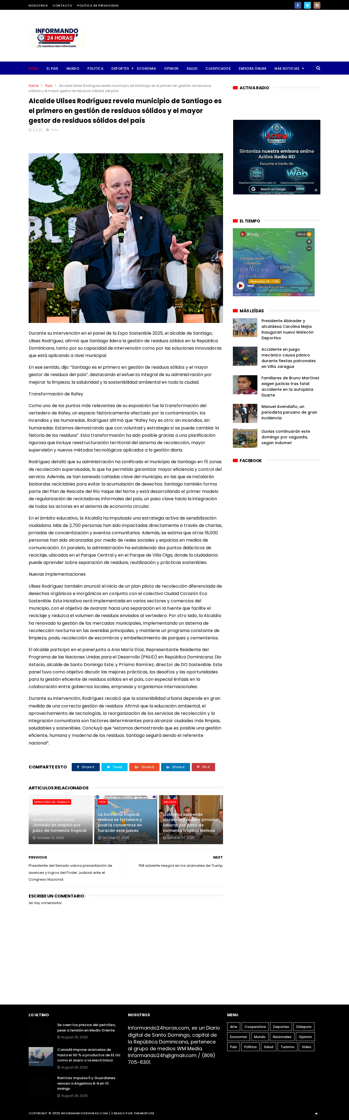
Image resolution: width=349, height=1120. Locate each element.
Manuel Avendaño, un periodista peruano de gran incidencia (289, 412)
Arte (233, 1026)
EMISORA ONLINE (252, 68)
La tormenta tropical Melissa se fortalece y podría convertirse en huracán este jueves (120, 822)
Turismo (287, 1047)
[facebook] (297, 5)
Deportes (281, 1026)
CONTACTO (62, 5)
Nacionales (282, 1036)
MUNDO (73, 68)
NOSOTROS (38, 5)
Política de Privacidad (98, 5)
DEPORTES (120, 68)
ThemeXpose (144, 1113)
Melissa (170, 802)
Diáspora (303, 1026)
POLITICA (95, 68)
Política (250, 1047)
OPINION (171, 68)
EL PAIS (52, 68)
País (48, 85)
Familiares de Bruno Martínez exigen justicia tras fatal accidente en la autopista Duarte (290, 386)
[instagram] (317, 5)
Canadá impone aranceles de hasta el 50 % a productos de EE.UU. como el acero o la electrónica (89, 1055)
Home (33, 68)
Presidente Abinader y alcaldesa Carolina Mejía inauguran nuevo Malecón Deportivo (287, 329)
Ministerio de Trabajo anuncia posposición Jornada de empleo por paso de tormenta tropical (59, 822)
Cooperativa (255, 1026)
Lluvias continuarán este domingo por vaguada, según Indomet (285, 437)
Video (306, 1047)
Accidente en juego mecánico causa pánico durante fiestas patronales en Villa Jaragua (288, 358)
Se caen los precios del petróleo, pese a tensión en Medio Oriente (86, 1027)
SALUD (192, 68)
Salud (268, 1047)
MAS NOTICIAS (287, 68)
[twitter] (307, 5)
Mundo (260, 1036)
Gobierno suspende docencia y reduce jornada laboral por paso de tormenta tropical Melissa (190, 822)
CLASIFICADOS (218, 68)
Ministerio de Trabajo (52, 802)
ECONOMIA (146, 68)
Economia (238, 1036)
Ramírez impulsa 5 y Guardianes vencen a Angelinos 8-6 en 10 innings (86, 1083)
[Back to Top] (316, 1113)
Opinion (305, 1036)
